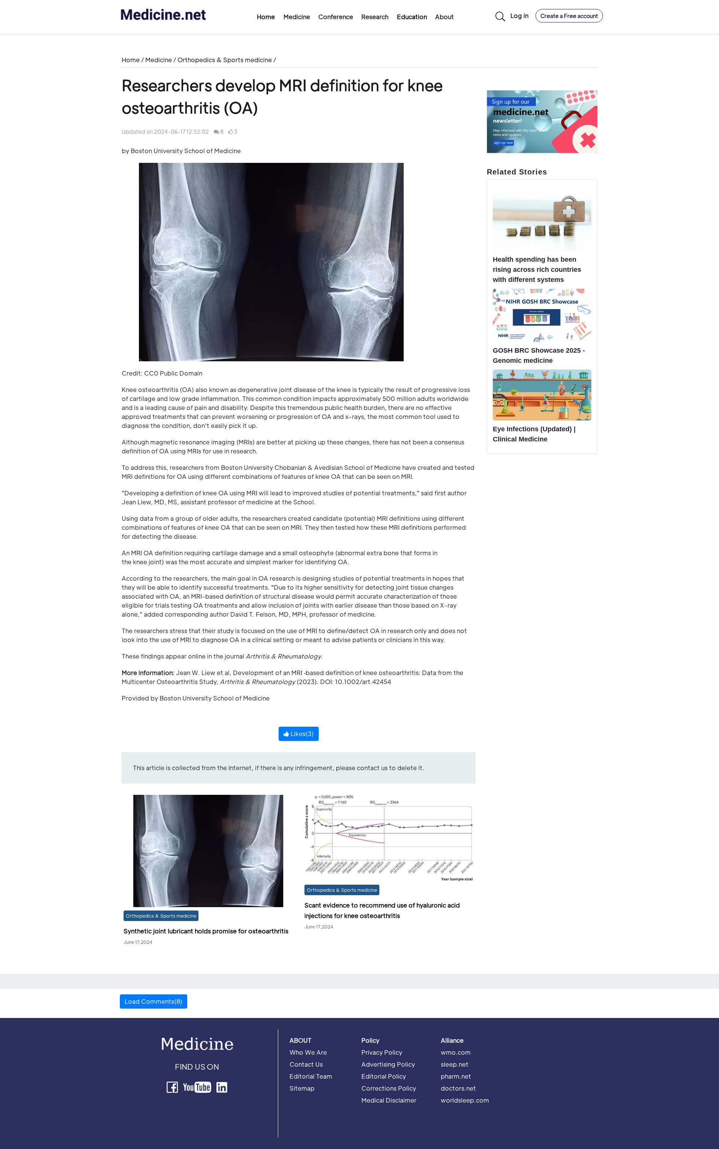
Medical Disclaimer (388, 1100)
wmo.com (456, 1052)
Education (412, 17)
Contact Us (306, 1064)
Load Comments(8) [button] (153, 1001)
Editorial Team (310, 1076)
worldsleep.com (465, 1100)
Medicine (158, 60)
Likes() (301, 734)
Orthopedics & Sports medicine (225, 60)
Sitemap (302, 1088)
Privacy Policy (381, 1052)
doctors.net (458, 1088)
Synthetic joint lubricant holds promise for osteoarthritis (206, 931)
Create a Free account (569, 15)
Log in (519, 15)
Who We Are (308, 1052)
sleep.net (454, 1064)
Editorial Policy (383, 1076)
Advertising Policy (388, 1064)
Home (266, 17)
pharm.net (456, 1076)
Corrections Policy (388, 1088)
